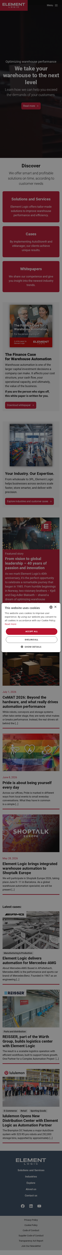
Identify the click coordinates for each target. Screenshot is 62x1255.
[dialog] (31, 627)
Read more (10, 624)
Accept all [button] (31, 631)
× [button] (55, 607)
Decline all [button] (31, 639)
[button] (31, 646)
